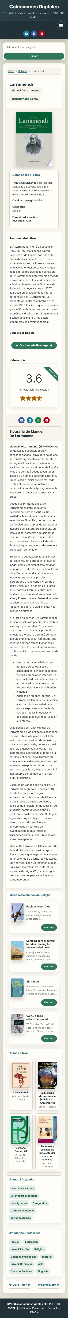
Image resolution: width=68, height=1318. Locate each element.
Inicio (11, 70)
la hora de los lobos (22, 1188)
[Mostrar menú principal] (61, 25)
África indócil (21, 1092)
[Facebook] (34, 33)
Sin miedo (32, 981)
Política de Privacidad (32, 1308)
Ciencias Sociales (21, 1271)
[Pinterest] (42, 33)
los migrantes (19, 1203)
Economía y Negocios (24, 1256)
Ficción (15, 1241)
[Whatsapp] (38, 420)
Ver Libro (49, 927)
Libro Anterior (21, 1284)
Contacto (53, 1308)
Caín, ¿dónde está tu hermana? (37, 1017)
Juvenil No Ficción (22, 1263)
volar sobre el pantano (24, 1195)
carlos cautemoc (21, 1217)
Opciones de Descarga (34, 345)
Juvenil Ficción (20, 1249)
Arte (40, 1263)
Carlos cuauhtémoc (22, 1210)
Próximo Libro (47, 1284)
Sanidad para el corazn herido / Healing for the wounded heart (40, 944)
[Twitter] (26, 33)
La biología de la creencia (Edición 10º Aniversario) (47, 1097)
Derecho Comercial (20, 1149)
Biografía (42, 1271)
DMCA (34, 1312)
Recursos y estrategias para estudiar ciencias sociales (47, 1153)
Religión (22, 70)
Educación (31, 1241)
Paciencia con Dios (38, 906)
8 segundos (40, 1203)
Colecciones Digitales (34, 7)
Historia (47, 1256)
